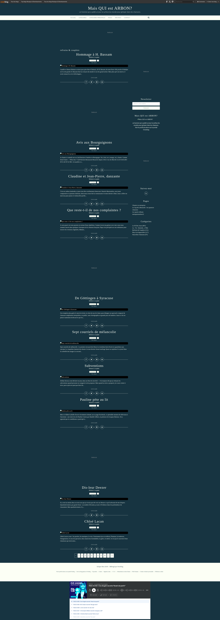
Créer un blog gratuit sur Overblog (83, 571)
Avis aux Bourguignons (94, 142)
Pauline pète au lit (94, 399)
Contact (127, 17)
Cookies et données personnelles (146, 571)
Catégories (82, 17)
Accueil (73, 17)
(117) (140, 232)
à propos (114, 595)
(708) (140, 228)
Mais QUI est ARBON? (110, 8)
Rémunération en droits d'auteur (123, 571)
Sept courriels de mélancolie (94, 332)
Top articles (94, 571)
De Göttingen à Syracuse (94, 298)
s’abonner (94, 595)
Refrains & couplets (94, 57)
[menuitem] (73, 17)
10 (105, 555)
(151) (140, 230)
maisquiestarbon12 (138, 214)
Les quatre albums (137, 212)
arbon (147, 127)
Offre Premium (135, 571)
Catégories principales (97, 17)
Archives (118, 17)
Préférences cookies (159, 571)
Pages (110, 17)
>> (112, 555)
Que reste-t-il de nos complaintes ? (94, 210)
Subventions (94, 366)
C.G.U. (114, 571)
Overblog (120, 566)
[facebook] (167, 2)
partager (104, 595)
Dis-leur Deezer (94, 487)
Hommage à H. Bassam (94, 54)
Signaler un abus (107, 571)
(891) (139, 226)
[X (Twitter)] (170, 2)
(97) (140, 234)
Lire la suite (94, 77)
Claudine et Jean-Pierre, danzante (94, 176)
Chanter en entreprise (138, 205)
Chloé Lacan (94, 521)
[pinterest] (172, 2)
